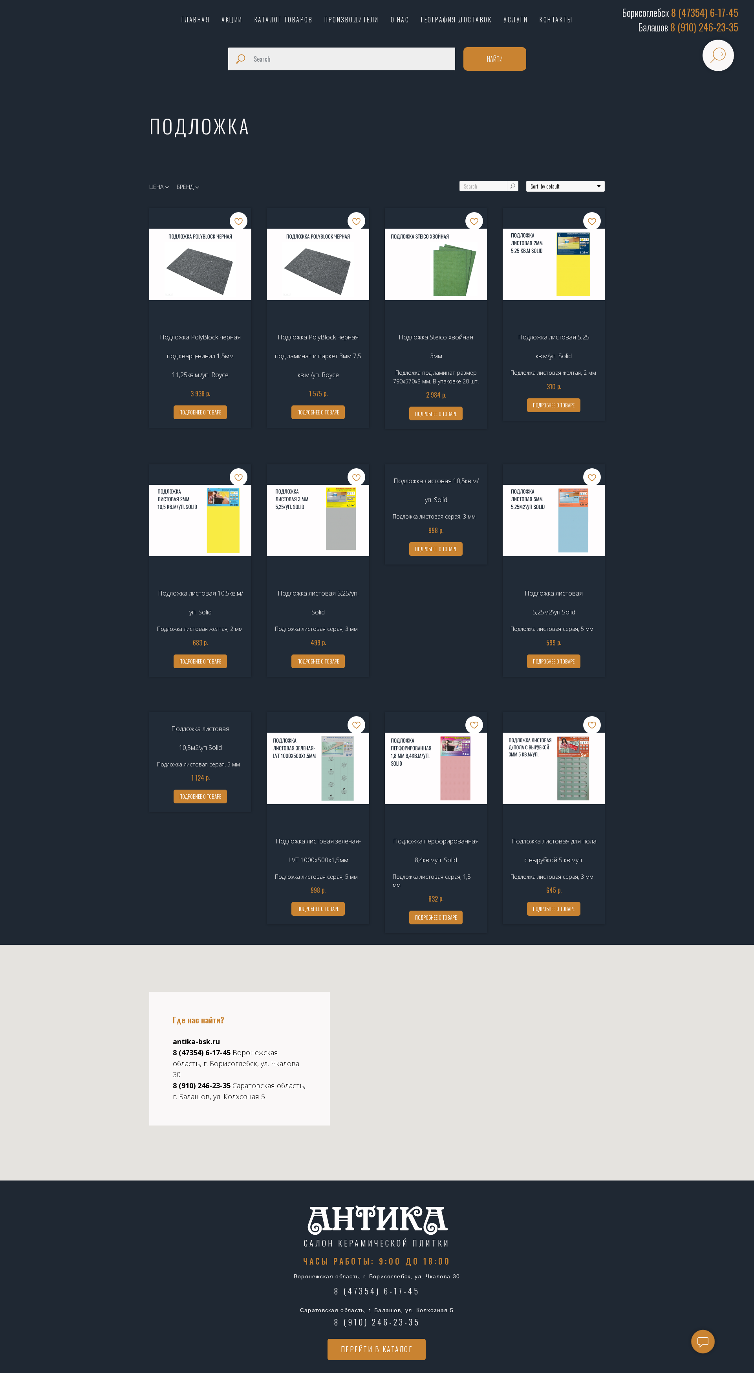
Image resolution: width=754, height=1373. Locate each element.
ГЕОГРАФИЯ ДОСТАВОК (456, 19)
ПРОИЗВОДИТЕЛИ (351, 19)
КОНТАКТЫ (556, 19)
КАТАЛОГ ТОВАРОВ (283, 19)
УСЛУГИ (515, 19)
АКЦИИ (232, 19)
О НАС (400, 19)
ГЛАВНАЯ (195, 19)
